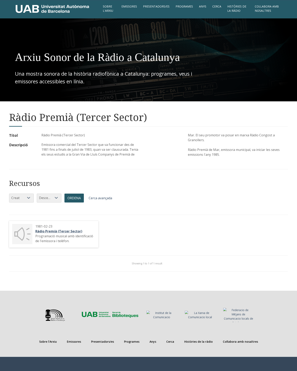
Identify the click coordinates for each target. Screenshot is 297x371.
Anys (202, 6)
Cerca (216, 6)
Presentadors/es (156, 6)
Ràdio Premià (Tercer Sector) (58, 231)
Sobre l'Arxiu (108, 8)
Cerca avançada (100, 198)
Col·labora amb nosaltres (267, 8)
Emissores (129, 6)
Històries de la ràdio (236, 8)
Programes (184, 6)
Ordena (74, 198)
